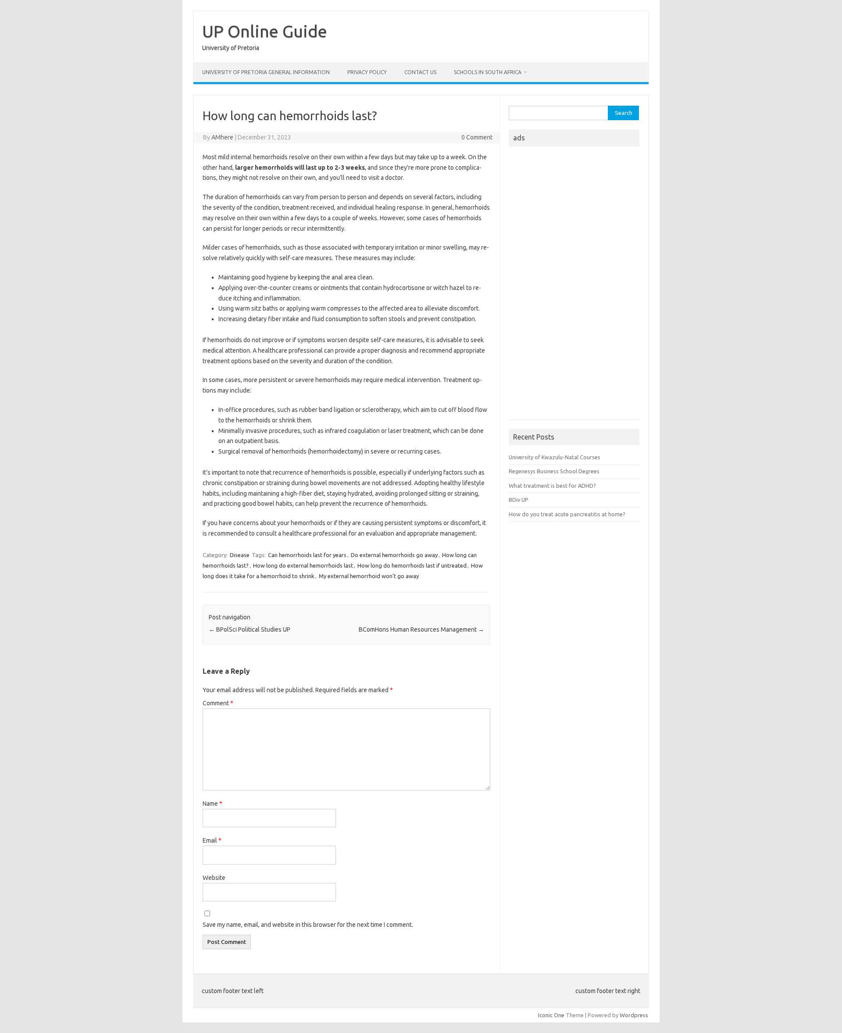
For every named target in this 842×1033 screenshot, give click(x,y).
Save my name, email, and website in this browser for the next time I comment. (308, 924)
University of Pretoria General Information (266, 72)
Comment (218, 703)
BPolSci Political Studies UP (249, 629)
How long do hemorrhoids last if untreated (412, 565)
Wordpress (634, 1015)
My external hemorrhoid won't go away (369, 576)
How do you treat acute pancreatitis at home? (567, 514)
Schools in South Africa (487, 72)
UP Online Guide (264, 31)
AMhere (222, 137)
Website (214, 877)
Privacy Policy (367, 72)
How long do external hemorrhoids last (303, 565)
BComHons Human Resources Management (421, 629)
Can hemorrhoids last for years (307, 555)
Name (212, 803)
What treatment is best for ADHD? (552, 486)
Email (212, 840)
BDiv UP (518, 500)
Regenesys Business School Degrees (554, 471)
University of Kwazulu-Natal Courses (554, 457)
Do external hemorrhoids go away (394, 555)
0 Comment (476, 137)
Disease (240, 555)
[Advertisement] (574, 285)
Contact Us (420, 72)
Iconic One (551, 1015)
